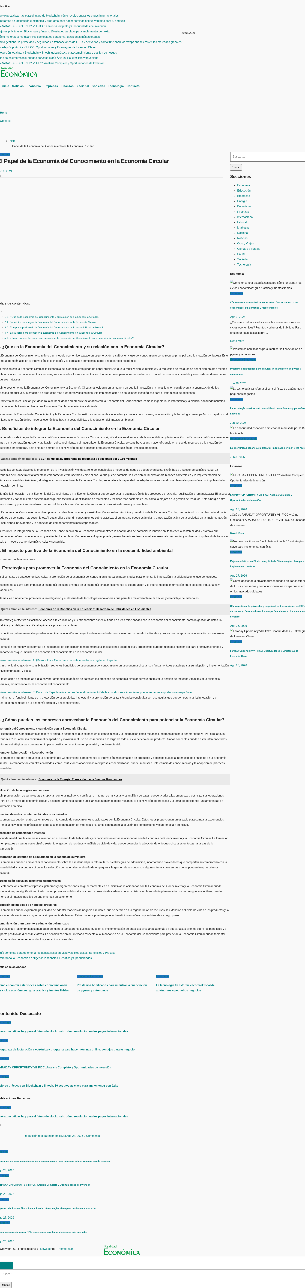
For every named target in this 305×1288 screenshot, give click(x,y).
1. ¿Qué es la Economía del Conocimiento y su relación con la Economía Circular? (53, 316)
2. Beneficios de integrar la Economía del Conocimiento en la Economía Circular (52, 322)
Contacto (133, 86)
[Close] (6, 1265)
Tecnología (116, 86)
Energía (242, 201)
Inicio (5, 86)
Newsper (46, 1248)
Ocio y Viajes (245, 243)
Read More (237, 340)
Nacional (82, 86)
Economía (33, 86)
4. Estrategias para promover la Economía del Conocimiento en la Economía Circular (54, 332)
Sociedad (98, 86)
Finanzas (67, 86)
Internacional (245, 217)
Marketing (243, 227)
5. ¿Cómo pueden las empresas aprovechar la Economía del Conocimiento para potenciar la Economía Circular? (70, 338)
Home (4, 112)
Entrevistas (244, 206)
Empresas (51, 86)
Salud (241, 254)
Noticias (18, 86)
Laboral (242, 222)
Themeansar (65, 1248)
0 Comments (92, 1135)
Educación (244, 190)
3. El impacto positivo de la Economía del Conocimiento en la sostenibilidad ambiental (55, 327)
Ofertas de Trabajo (248, 248)
